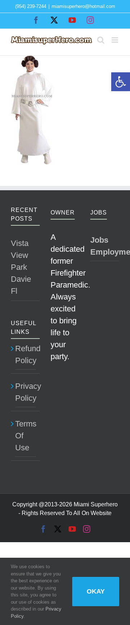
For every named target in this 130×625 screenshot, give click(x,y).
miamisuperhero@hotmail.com (83, 6)
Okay (96, 591)
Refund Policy (25, 354)
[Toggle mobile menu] (115, 40)
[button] (120, 81)
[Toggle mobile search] (100, 40)
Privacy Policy (25, 392)
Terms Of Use (25, 435)
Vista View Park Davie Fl (21, 267)
